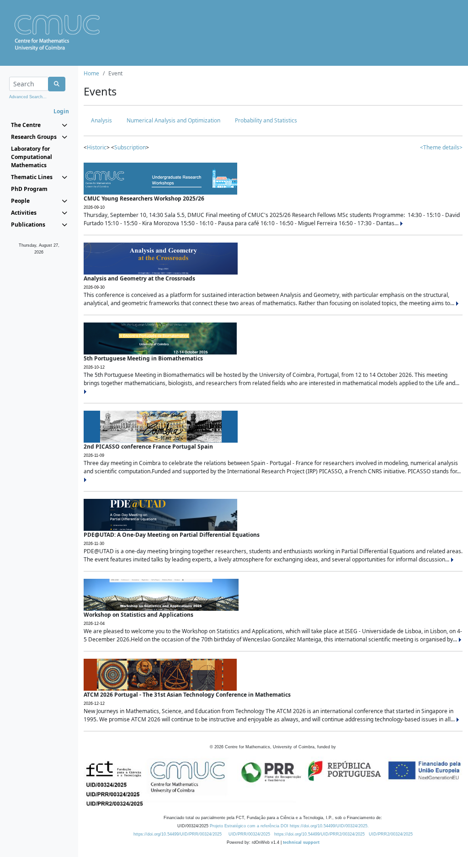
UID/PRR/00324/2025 (249, 834)
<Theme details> (441, 147)
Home (91, 73)
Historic (96, 147)
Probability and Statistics (266, 120)
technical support (301, 842)
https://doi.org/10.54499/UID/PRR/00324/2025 (177, 834)
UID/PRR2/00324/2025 (391, 834)
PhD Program (29, 189)
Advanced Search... (28, 97)
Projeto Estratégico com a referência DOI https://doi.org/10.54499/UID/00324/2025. (289, 826)
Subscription (130, 147)
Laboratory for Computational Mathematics (31, 157)
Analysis (101, 120)
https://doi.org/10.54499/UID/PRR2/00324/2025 (319, 834)
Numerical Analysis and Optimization (173, 120)
